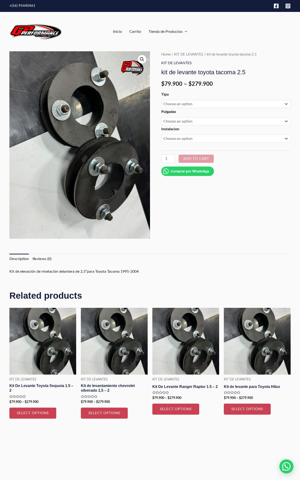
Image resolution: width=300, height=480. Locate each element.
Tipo (165, 94)
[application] (185, 31)
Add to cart (196, 158)
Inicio (117, 31)
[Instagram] (288, 6)
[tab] (19, 259)
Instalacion (170, 129)
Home (166, 54)
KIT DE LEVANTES (188, 54)
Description (19, 259)
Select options (33, 413)
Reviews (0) (42, 259)
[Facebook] (276, 6)
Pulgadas (168, 112)
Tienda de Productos (166, 31)
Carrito (135, 31)
